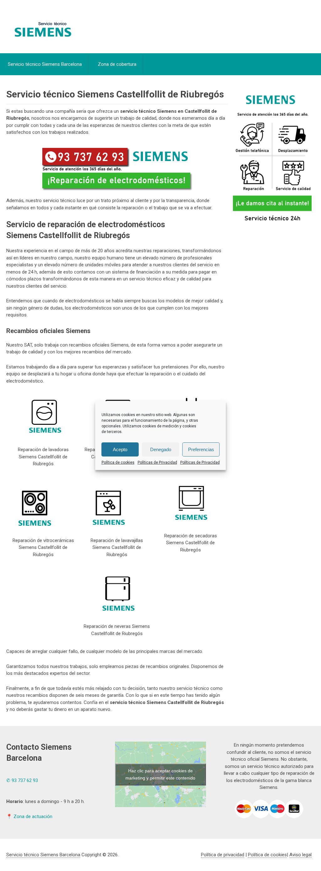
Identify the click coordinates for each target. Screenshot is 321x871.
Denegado (160, 449)
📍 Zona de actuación (29, 816)
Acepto (120, 449)
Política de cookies (118, 462)
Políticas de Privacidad (157, 462)
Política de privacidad (222, 855)
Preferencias (201, 449)
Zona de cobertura (117, 64)
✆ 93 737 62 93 (22, 780)
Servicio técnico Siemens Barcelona (45, 64)
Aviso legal (300, 855)
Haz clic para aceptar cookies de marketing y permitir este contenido (160, 774)
